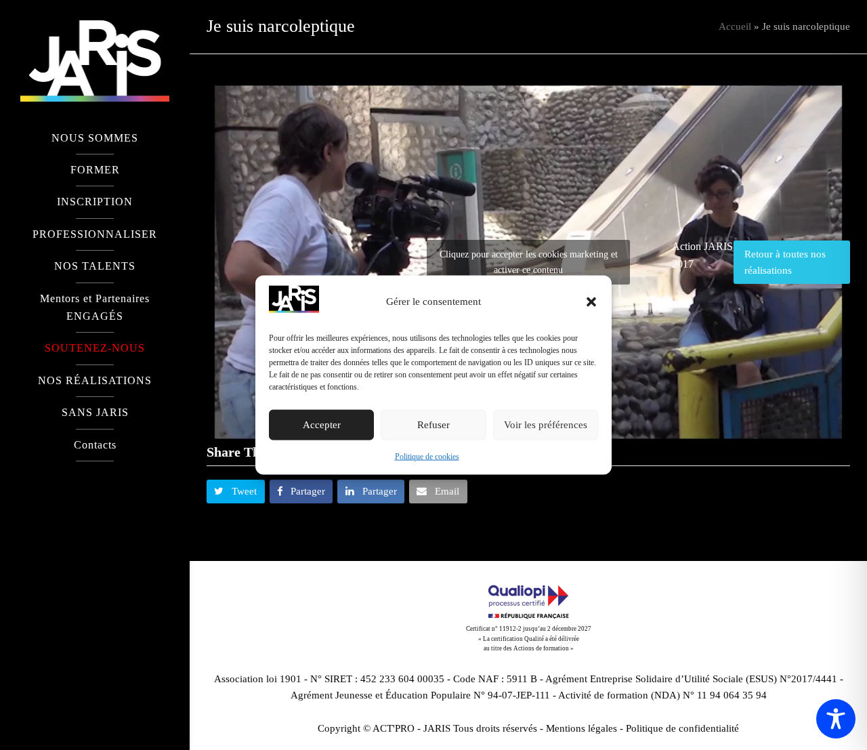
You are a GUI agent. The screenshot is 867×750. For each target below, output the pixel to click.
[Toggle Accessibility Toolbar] (836, 719)
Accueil (735, 26)
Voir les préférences (545, 424)
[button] (591, 301)
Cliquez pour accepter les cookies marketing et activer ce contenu (529, 262)
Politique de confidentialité (682, 728)
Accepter (322, 424)
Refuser (433, 424)
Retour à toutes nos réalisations (785, 262)
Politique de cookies (427, 456)
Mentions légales (581, 728)
